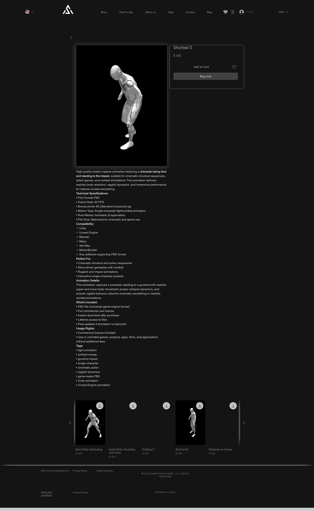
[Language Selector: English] (29, 12)
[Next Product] (244, 422)
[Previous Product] (70, 422)
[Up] (71, 37)
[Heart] (225, 12)
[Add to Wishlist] (234, 66)
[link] (233, 12)
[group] (157, 429)
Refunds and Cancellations (55, 470)
